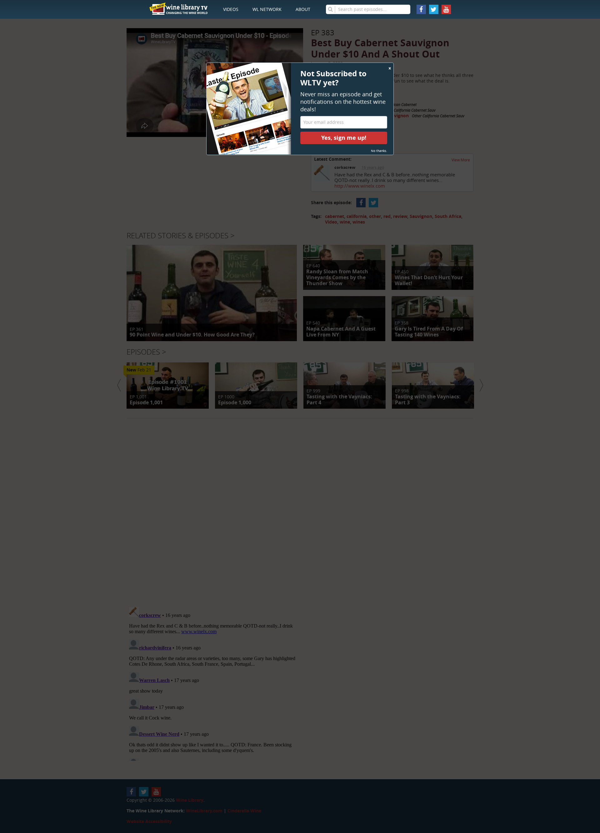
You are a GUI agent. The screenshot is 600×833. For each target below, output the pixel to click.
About (303, 9)
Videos (230, 9)
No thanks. (379, 151)
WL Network (267, 9)
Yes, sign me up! (343, 138)
